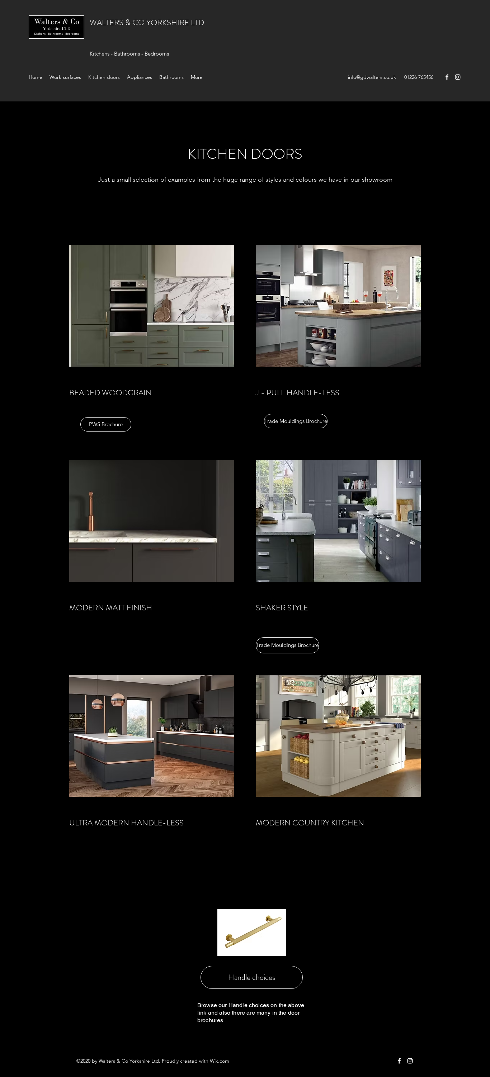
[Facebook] (447, 77)
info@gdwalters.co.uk (372, 77)
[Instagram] (457, 77)
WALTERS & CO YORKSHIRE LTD (147, 22)
